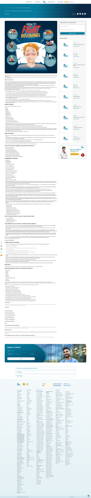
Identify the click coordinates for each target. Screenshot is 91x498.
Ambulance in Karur (48, 460)
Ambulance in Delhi (48, 453)
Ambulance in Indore (48, 457)
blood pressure (22, 84)
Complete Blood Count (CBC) (69, 455)
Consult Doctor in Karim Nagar (40, 431)
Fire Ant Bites (75, 54)
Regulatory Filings (19, 457)
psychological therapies (8, 89)
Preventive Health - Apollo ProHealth (49, 440)
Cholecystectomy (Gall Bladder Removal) (60, 450)
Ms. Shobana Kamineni (20, 410)
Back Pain (37, 456)
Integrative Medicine (48, 408)
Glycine (66, 433)
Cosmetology (47, 406)
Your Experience (48, 445)
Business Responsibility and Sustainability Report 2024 (20, 437)
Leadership (18, 396)
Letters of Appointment (20, 449)
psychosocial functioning (14, 81)
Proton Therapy (58, 462)
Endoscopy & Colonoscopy (68, 450)
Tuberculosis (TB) (38, 481)
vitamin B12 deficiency (49, 227)
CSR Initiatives (19, 428)
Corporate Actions (19, 447)
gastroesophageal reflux (13, 122)
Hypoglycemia (7, 119)
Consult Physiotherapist (39, 417)
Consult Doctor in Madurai (39, 442)
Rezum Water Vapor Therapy (69, 421)
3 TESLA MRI (67, 417)
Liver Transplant (58, 456)
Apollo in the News (19, 471)
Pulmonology (47, 400)
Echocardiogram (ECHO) (68, 448)
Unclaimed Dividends (19, 462)
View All (37, 420)
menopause (42, 101)
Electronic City (29, 409)
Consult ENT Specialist (39, 405)
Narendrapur (28, 455)
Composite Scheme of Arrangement (20, 465)
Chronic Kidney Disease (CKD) (60, 420)
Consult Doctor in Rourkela (39, 448)
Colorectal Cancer (58, 421)
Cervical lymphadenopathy (68, 398)
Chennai (28, 391)
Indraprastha (28, 439)
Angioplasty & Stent (58, 443)
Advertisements (19, 466)
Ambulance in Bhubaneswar (49, 450)
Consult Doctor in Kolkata (39, 427)
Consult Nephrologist (39, 398)
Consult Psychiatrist (39, 418)
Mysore (28, 415)
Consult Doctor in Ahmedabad (40, 432)
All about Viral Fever (58, 403)
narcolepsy (8, 231)
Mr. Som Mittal (19, 415)
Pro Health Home (48, 443)
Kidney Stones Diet (58, 397)
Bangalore (28, 407)
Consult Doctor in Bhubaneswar (40, 433)
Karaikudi (28, 422)
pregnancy (37, 101)
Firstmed (28, 399)
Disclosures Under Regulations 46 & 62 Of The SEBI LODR (21, 458)
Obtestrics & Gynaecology (49, 401)
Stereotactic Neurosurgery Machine (68, 426)
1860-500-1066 (67, 385)
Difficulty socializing (8, 173)
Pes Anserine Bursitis (77, 138)
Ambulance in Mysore (49, 467)
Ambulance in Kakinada (49, 458)
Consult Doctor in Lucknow (39, 441)
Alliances (18, 399)
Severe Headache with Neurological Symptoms (68, 401)
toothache (17, 91)
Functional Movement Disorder (78, 44)
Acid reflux (7, 122)
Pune (27, 447)
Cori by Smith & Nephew (68, 413)
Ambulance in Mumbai (49, 466)
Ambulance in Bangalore (49, 449)
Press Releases (19, 472)
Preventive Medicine (48, 407)
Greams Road (28, 392)
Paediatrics (47, 405)
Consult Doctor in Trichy (39, 449)
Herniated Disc (38, 468)
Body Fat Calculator (67, 463)
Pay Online (47, 477)
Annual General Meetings (20, 446)
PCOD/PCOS (57, 434)
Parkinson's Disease (38, 477)
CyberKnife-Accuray (67, 411)
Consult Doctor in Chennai (39, 423)
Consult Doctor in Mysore (39, 443)
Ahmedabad (28, 449)
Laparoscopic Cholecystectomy (60, 451)
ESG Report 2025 (19, 429)
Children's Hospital (29, 400)
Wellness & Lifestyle (68, 457)
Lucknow (28, 442)
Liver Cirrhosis (57, 432)
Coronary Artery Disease (39, 462)
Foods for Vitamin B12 (58, 404)
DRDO (27, 424)
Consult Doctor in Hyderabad (40, 424)
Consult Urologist (38, 399)
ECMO (66, 419)
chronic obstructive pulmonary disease (17, 226)
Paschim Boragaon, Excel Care (30, 459)
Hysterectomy (57, 452)
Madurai (28, 416)
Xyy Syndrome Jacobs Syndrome (79, 117)
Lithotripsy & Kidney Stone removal (59, 455)
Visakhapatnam (29, 433)
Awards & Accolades (19, 398)
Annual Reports (19, 453)
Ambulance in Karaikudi (49, 459)
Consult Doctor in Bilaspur (39, 434)
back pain (31, 139)
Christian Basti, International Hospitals (30, 457)
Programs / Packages (48, 442)
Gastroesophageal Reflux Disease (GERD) (39, 466)
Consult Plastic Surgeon (39, 407)
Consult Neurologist (39, 395)
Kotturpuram (28, 398)
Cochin (28, 406)
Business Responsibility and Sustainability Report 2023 (20, 434)
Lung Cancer (38, 473)
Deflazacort (66, 432)
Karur (27, 417)
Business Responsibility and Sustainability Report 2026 (20, 441)
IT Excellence (18, 486)
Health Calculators (67, 459)
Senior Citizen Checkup (49, 418)
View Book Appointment (1, 242)
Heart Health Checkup (49, 413)
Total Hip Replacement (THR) (59, 461)
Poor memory (7, 165)
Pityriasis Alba (75, 75)
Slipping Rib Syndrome (77, 106)
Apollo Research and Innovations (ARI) (21, 422)
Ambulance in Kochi (48, 461)
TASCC (18, 491)
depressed (9, 83)
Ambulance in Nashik (48, 468)
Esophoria (66, 399)
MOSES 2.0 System (67, 420)
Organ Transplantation (49, 399)
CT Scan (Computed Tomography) (68, 444)
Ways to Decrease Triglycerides (60, 402)
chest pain (10, 115)
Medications (6, 266)
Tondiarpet (28, 397)
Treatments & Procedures (59, 442)
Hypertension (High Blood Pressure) (39, 470)
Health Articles (58, 391)
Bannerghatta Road (29, 408)
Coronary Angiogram (68, 447)
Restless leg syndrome (16, 123)
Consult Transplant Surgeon (40, 419)
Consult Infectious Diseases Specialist (40, 416)
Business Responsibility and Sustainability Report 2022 (20, 436)
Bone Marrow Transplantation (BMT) (59, 446)
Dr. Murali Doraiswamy (20, 417)
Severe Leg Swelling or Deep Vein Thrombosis (69, 402)
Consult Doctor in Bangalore (40, 425)
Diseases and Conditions (10, 7)
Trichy (27, 421)
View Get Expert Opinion (1, 252)
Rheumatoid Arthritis (39, 478)
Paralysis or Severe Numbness (69, 397)
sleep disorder (19, 75)
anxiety (12, 84)
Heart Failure (38, 467)
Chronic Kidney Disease (39, 459)
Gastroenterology (48, 397)
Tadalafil (66, 438)
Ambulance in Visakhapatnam (50, 475)
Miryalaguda (28, 430)
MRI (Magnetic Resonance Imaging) (68, 443)
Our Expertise (48, 444)
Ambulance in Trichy (48, 474)
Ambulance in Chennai (49, 452)
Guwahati (28, 456)
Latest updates (19, 483)
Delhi (27, 438)
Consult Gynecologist (39, 404)
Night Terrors (75, 86)
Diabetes (37, 463)
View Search (1, 255)
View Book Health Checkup (1, 249)
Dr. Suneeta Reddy (19, 409)
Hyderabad (28, 423)
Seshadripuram (29, 413)
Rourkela (28, 462)
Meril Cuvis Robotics (68, 412)
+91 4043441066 (56, 385)
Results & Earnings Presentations (19, 454)
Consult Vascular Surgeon (39, 406)
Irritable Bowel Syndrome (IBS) (40, 471)
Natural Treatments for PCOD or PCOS (60, 409)
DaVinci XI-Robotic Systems (69, 410)
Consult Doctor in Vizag (39, 450)
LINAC (66, 418)
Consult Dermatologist (39, 412)
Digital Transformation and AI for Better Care (21, 492)
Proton (27, 405)
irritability (8, 84)
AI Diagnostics (67, 425)
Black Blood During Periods (59, 405)
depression (18, 99)
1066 (69, 2)
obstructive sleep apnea (21, 88)
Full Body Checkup (48, 432)
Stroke (37, 479)
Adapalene (66, 430)
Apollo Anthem (19, 395)
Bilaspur (28, 461)
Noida (27, 440)
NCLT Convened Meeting (20, 461)
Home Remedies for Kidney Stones (59, 396)
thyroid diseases (36, 227)
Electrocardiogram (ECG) (68, 449)
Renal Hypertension (76, 96)
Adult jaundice (67, 406)
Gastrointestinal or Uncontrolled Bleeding (69, 405)
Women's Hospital (29, 401)
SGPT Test (66, 451)
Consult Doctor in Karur (39, 440)
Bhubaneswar (28, 460)
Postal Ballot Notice (19, 448)
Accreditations (19, 485)
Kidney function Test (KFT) (68, 456)
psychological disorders (39, 266)
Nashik (27, 448)
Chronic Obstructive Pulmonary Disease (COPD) (40, 461)
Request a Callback (72, 33)
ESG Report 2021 (19, 433)
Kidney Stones (38, 472)
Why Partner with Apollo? (20, 478)
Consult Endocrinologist (39, 413)
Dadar (27, 446)
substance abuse (23, 190)
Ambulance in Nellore (49, 469)
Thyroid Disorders (38, 480)
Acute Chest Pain (67, 392)
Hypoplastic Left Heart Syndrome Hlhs (79, 65)
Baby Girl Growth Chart (59, 392)
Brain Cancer (57, 418)
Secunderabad (28, 431)
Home (5, 7)
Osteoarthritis (57, 433)
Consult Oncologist (38, 397)
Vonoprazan (66, 439)
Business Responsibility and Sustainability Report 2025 (20, 439)
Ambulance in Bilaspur (49, 451)
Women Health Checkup (49, 414)
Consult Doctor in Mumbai (39, 426)
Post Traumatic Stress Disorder (14, 238)
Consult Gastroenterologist (40, 396)
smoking (26, 186)
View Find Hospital (1, 246)
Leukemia (57, 431)
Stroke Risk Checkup (48, 431)
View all (66, 465)
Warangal (28, 432)
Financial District (29, 425)
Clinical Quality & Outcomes (20, 484)
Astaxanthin (66, 431)
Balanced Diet (57, 401)
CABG (56, 447)
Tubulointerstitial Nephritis (77, 127)
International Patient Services (50, 476)
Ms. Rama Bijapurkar (19, 418)
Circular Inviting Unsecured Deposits (20, 463)
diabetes (36, 84)
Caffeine (21, 128)
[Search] (67, 2)
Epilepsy (37, 464)
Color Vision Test (67, 464)
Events (18, 473)
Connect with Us (19, 479)
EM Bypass (28, 454)
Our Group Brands (19, 397)
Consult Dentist (38, 414)
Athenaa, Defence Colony (30, 441)
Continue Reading (76, 46)
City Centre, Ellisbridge (30, 450)
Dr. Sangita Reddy (19, 411)
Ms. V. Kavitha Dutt (19, 416)
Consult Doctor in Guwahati (40, 435)
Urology (47, 398)
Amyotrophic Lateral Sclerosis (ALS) (59, 415)
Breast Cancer (38, 458)
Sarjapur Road (28, 414)
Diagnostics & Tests (67, 441)
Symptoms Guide (67, 391)
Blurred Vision (38, 457)
